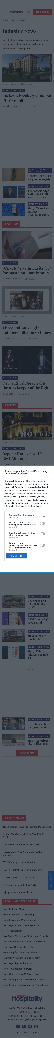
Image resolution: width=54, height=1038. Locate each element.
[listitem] (27, 516)
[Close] (48, 471)
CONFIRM (16, 556)
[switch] (42, 523)
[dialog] (27, 519)
